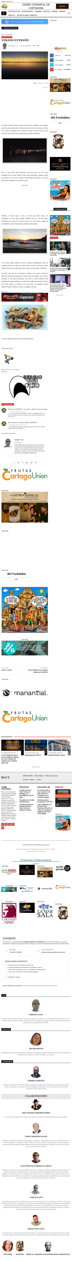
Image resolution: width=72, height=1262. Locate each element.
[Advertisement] (25, 102)
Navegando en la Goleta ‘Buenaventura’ (26, 801)
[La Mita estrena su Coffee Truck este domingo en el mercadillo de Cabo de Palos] (60, 247)
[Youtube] (2, 827)
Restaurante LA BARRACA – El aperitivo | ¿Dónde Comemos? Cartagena (27, 409)
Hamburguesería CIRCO (33, 755)
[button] (69, 13)
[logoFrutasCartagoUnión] (25, 484)
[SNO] (25, 386)
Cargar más (59, 295)
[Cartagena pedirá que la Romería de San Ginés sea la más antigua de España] (60, 264)
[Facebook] (14, 462)
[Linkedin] (27, 462)
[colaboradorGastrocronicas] (25, 524)
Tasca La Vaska (7, 670)
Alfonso (20, 1254)
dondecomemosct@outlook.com (53, 952)
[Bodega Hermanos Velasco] (59, 747)
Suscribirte (67, 69)
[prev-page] (20, 814)
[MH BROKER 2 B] (27, 893)
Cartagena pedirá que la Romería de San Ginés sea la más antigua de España (58, 270)
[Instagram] (6, 824)
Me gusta (67, 55)
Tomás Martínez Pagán (36, 1136)
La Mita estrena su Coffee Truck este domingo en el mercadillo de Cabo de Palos (57, 253)
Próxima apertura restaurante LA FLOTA (45, 801)
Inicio (3, 34)
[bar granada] (9, 877)
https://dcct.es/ (18, 442)
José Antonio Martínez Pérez (36, 1113)
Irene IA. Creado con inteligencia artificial (48, 1254)
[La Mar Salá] (45, 919)
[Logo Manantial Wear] (25, 708)
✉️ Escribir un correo (13, 977)
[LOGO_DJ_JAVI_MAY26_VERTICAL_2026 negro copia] (63, 873)
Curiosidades (9, 34)
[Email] (31, 462)
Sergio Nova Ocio (36, 1229)
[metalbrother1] (25, 297)
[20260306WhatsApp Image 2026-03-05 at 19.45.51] (27, 914)
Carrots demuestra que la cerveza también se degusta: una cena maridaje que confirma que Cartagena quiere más (10, 759)
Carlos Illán (36, 1197)
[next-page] (23, 814)
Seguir (68, 60)
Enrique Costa (14, 45)
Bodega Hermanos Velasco (56, 755)
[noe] (60, 202)
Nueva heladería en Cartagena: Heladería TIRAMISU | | (23, 422)
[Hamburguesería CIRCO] (36, 747)
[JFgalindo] (25, 657)
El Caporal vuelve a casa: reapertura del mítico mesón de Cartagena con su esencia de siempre (43, 793)
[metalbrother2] (58, 151)
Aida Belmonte (36, 1049)
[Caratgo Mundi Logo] (9, 925)
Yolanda (7, 1254)
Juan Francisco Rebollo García (36, 1166)
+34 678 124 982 (15, 952)
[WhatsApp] (22, 462)
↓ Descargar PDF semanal (10, 28)
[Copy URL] (35, 462)
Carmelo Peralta (36, 1081)
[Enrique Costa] (5, 46)
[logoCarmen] (60, 172)
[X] (18, 462)
